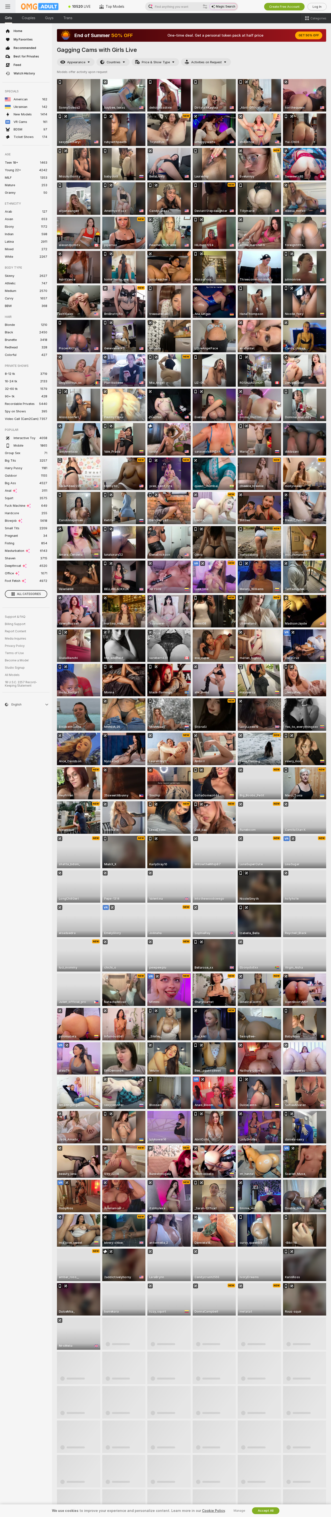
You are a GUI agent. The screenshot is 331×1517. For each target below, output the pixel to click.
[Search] (205, 6)
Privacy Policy (15, 646)
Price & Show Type (156, 62)
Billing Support (15, 624)
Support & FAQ (15, 616)
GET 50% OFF (309, 35)
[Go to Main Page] (40, 6)
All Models (12, 675)
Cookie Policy (213, 1511)
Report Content (15, 631)
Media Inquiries (15, 638)
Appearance (76, 62)
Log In (317, 6)
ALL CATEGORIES (29, 594)
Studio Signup (15, 667)
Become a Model (17, 660)
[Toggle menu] (8, 6)
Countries (113, 62)
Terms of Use (14, 653)
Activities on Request (206, 62)
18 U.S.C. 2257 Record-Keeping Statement (21, 684)
